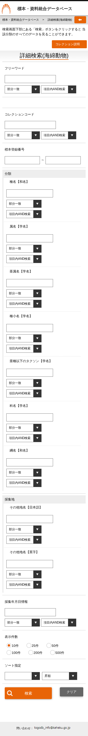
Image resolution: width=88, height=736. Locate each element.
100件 (16, 652)
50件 (55, 645)
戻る (80, 19)
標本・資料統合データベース (21, 19)
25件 (35, 645)
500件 (59, 652)
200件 (38, 652)
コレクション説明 (67, 44)
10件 (15, 645)
